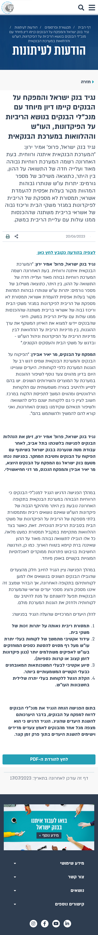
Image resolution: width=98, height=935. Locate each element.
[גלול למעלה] (49, 794)
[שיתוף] (16, 236)
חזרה (86, 82)
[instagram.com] (33, 923)
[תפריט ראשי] (91, 7)
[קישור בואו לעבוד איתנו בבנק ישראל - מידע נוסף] (49, 827)
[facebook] (44, 923)
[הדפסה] (8, 236)
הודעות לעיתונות (26, 27)
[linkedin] (67, 923)
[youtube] (56, 923)
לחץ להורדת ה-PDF (49, 759)
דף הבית (84, 27)
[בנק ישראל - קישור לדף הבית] (7, 7)
